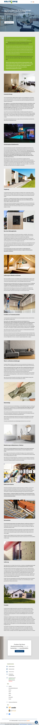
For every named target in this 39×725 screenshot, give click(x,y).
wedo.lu (28, 720)
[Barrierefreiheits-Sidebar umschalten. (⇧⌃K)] (36, 722)
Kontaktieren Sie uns (9, 22)
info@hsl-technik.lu (11, 666)
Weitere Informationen (23, 724)
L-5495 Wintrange (11, 675)
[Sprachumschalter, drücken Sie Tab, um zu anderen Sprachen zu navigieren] (33, 2)
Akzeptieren (30, 724)
